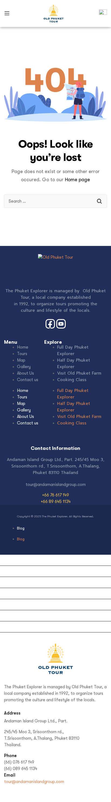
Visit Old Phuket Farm (79, 373)
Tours (22, 353)
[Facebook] (9, 797)
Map (21, 360)
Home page (77, 179)
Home (22, 347)
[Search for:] (55, 201)
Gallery (24, 366)
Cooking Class (71, 380)
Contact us (27, 379)
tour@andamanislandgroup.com (34, 781)
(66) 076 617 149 (19, 762)
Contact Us (13, 615)
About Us (25, 373)
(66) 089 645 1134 (20, 768)
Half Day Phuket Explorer (73, 363)
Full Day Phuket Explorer (72, 350)
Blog (21, 528)
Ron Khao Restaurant (22, 637)
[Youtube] (21, 797)
